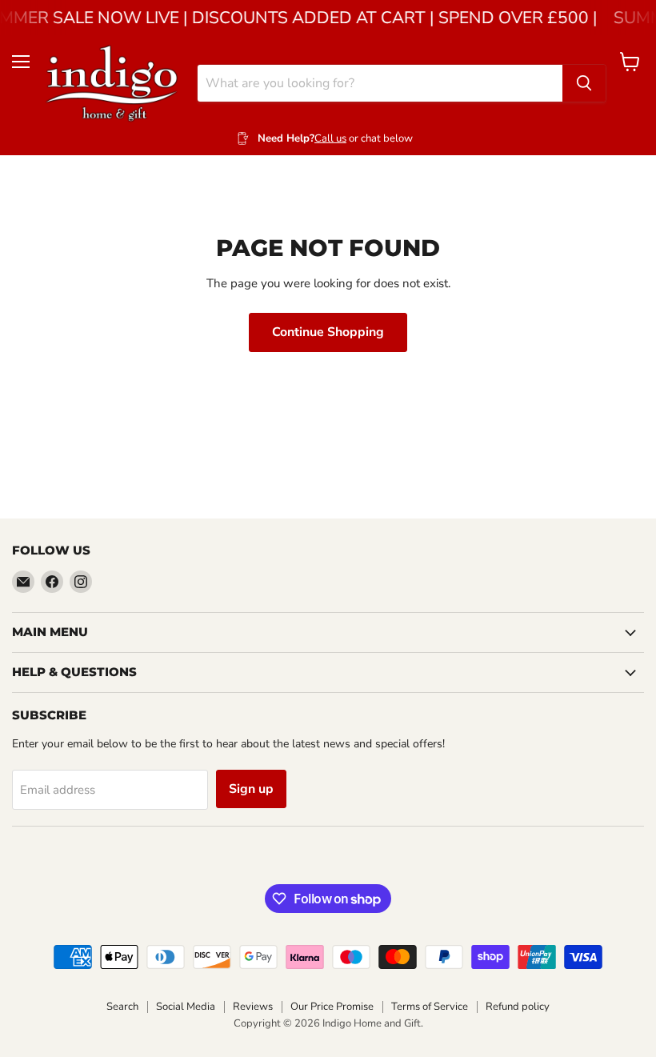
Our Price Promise (332, 1006)
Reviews (253, 1006)
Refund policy (518, 1006)
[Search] (584, 83)
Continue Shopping (328, 332)
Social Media (185, 1006)
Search (122, 1006)
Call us (330, 138)
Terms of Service (429, 1006)
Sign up (251, 789)
